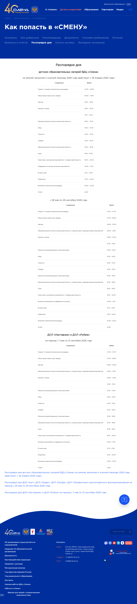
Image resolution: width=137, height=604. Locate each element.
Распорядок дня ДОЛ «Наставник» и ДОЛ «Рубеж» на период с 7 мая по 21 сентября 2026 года (55, 493)
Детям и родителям (70, 10)
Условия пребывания (95, 38)
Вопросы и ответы (16, 43)
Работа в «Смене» (13, 588)
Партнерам (107, 10)
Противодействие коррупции (17, 560)
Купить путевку (65, 43)
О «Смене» (51, 10)
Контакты (9, 580)
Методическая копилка (15, 568)
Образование (91, 10)
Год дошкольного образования (18, 576)
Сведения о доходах (14, 564)
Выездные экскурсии (91, 43)
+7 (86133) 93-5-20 (72, 557)
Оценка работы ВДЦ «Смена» (18, 584)
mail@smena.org (71, 561)
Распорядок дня (42, 43)
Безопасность (11, 556)
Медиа (119, 10)
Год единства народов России (18, 572)
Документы (71, 38)
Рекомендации (51, 38)
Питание (117, 38)
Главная (8, 18)
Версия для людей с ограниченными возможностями (24, 594)
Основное (11, 38)
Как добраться (30, 38)
